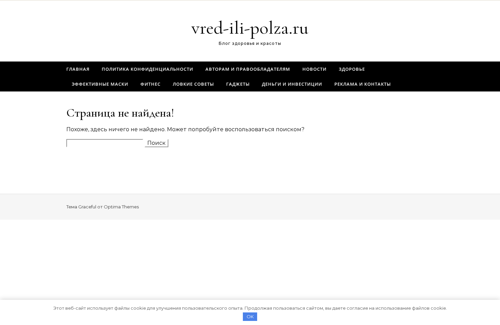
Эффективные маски (100, 84)
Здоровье (352, 69)
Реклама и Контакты (362, 84)
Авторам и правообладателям (247, 69)
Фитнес (150, 84)
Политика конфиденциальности (147, 69)
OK (250, 316)
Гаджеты (238, 84)
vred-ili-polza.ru (250, 28)
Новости (314, 69)
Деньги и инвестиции (292, 84)
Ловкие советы (193, 84)
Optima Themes (121, 206)
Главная (77, 69)
